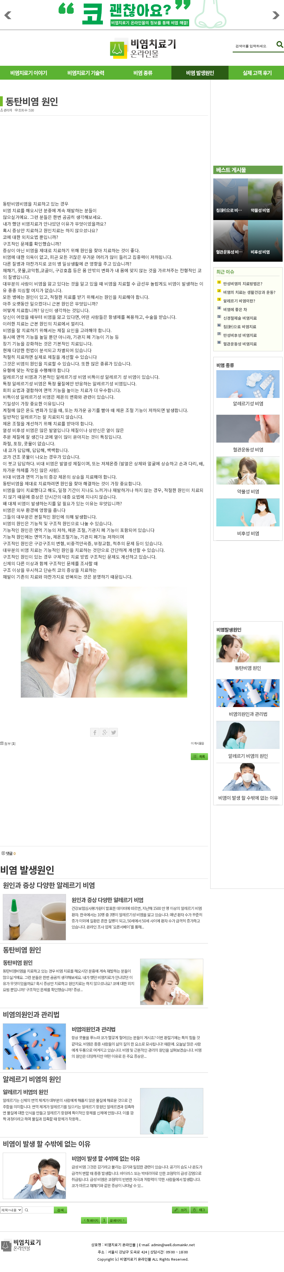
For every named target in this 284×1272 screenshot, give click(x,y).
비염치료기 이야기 (28, 72)
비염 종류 (142, 72)
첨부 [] (9, 743)
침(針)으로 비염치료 (232, 210)
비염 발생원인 (200, 72)
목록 (202, 756)
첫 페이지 (92, 1220)
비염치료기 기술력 (85, 72)
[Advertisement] (52, 156)
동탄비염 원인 (32, 101)
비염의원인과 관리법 (31, 1014)
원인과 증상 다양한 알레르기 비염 (49, 885)
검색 (60, 1210)
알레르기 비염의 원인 (32, 1079)
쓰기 (183, 1209)
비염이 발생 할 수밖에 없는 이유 (46, 1144)
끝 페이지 (116, 1220)
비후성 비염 (260, 252)
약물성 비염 (260, 210)
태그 (202, 1209)
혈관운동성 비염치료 (232, 252)
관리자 (8, 110)
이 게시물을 (197, 743)
